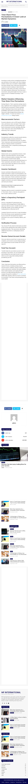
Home (2, 5)
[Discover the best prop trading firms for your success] (14, 454)
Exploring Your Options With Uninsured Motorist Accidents (17, 561)
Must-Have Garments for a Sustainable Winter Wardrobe (17, 509)
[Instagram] (4, 703)
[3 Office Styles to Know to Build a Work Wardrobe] (5, 720)
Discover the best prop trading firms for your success (13, 465)
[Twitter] (6, 703)
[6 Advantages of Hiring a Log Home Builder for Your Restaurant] (5, 519)
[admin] (2, 22)
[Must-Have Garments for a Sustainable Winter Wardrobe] (5, 511)
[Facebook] (2, 703)
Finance (5, 5)
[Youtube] (8, 703)
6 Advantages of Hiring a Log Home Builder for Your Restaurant (18, 517)
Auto (11, 558)
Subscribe (24, 440)
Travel (3, 505)
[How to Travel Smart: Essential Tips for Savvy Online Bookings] (5, 504)
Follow (25, 436)
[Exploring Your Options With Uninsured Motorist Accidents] (5, 561)
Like (26, 432)
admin (6, 21)
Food (3, 520)
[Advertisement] (14, 63)
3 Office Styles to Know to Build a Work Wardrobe (18, 718)
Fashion (3, 513)
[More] (19, 25)
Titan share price (22, 274)
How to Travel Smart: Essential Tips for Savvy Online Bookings (17, 502)
